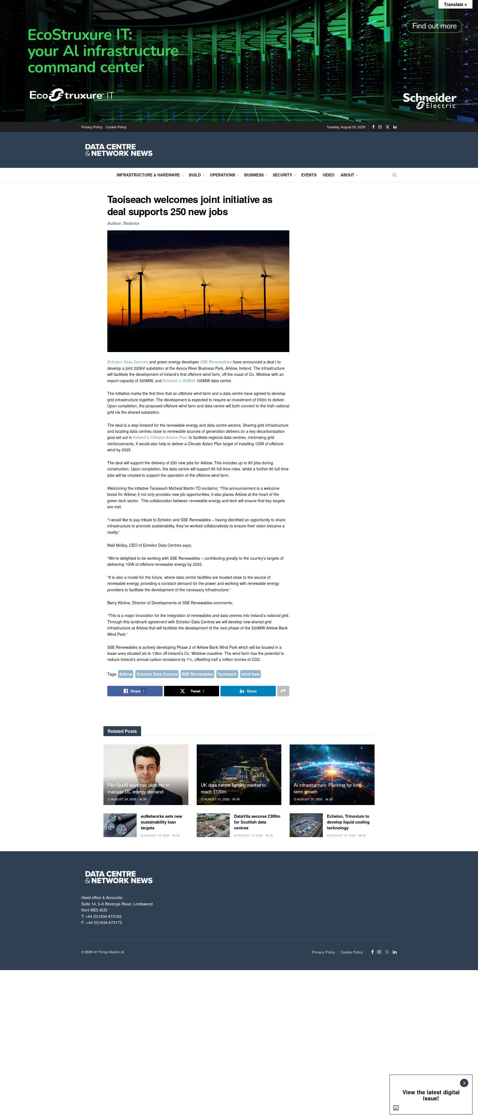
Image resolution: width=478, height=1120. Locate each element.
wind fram (250, 674)
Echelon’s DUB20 (179, 380)
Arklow (125, 674)
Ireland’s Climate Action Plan (160, 437)
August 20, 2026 (309, 799)
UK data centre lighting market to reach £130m (233, 788)
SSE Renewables (216, 361)
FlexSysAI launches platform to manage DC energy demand (139, 788)
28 (144, 799)
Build (195, 175)
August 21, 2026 (216, 799)
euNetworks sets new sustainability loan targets (161, 822)
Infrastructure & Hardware (148, 175)
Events (308, 175)
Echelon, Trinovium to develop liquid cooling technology (348, 822)
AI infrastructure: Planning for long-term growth (328, 788)
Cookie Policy (116, 126)
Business (254, 175)
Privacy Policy (91, 126)
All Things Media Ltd (108, 951)
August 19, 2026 (156, 835)
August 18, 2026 (250, 835)
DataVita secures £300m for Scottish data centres (257, 822)
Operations (222, 175)
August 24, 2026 (123, 799)
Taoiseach (227, 674)
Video (328, 175)
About (347, 175)
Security (282, 175)
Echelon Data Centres (127, 361)
